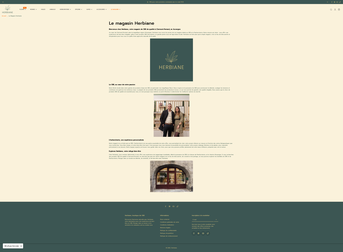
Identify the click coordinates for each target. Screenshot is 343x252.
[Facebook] (331, 2)
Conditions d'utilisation (167, 225)
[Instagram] (334, 2)
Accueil (4, 16)
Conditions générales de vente (169, 222)
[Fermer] (21, 246)
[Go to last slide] (3, 2)
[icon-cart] (339, 9)
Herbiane (174, 248)
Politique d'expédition (166, 233)
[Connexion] (335, 9)
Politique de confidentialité (168, 230)
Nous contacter (165, 219)
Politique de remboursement (169, 236)
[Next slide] (327, 2)
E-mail (194, 220)
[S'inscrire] (216, 220)
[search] (331, 9)
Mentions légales (165, 228)
